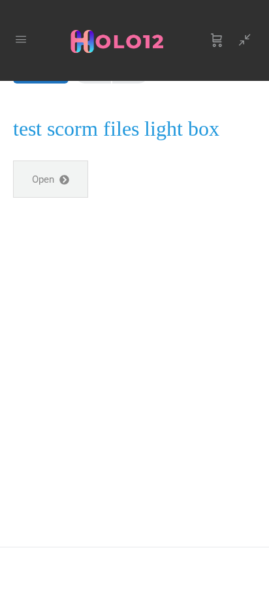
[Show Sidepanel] (241, 40)
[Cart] (216, 40)
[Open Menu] (21, 39)
